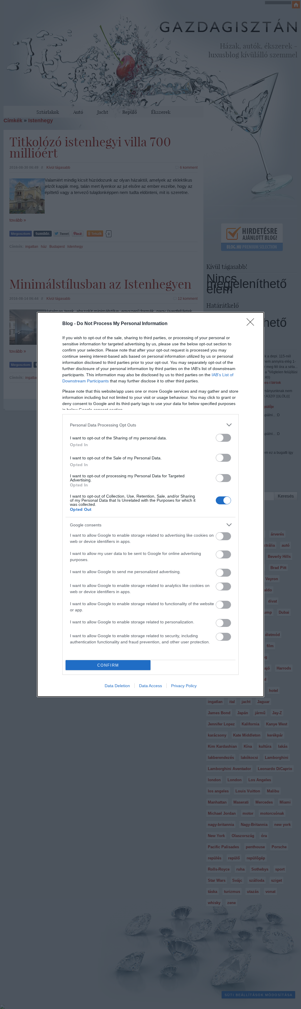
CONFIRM (108, 665)
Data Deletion (117, 685)
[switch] (223, 438)
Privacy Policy (184, 685)
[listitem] (150, 425)
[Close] (252, 323)
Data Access (150, 685)
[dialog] (150, 504)
